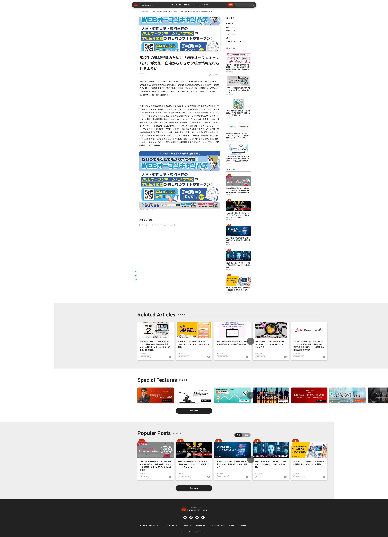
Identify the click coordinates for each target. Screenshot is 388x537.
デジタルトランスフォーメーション (164, 225)
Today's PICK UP (214, 75)
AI (227, 38)
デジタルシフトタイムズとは (149, 525)
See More (194, 411)
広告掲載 (232, 525)
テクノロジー (230, 34)
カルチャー (229, 31)
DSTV (230, 5)
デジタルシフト (145, 225)
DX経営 (228, 23)
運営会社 (186, 525)
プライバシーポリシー (216, 525)
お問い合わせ (199, 525)
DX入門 (228, 27)
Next (250, 341)
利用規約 (244, 525)
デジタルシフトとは (170, 525)
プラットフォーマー (232, 41)
